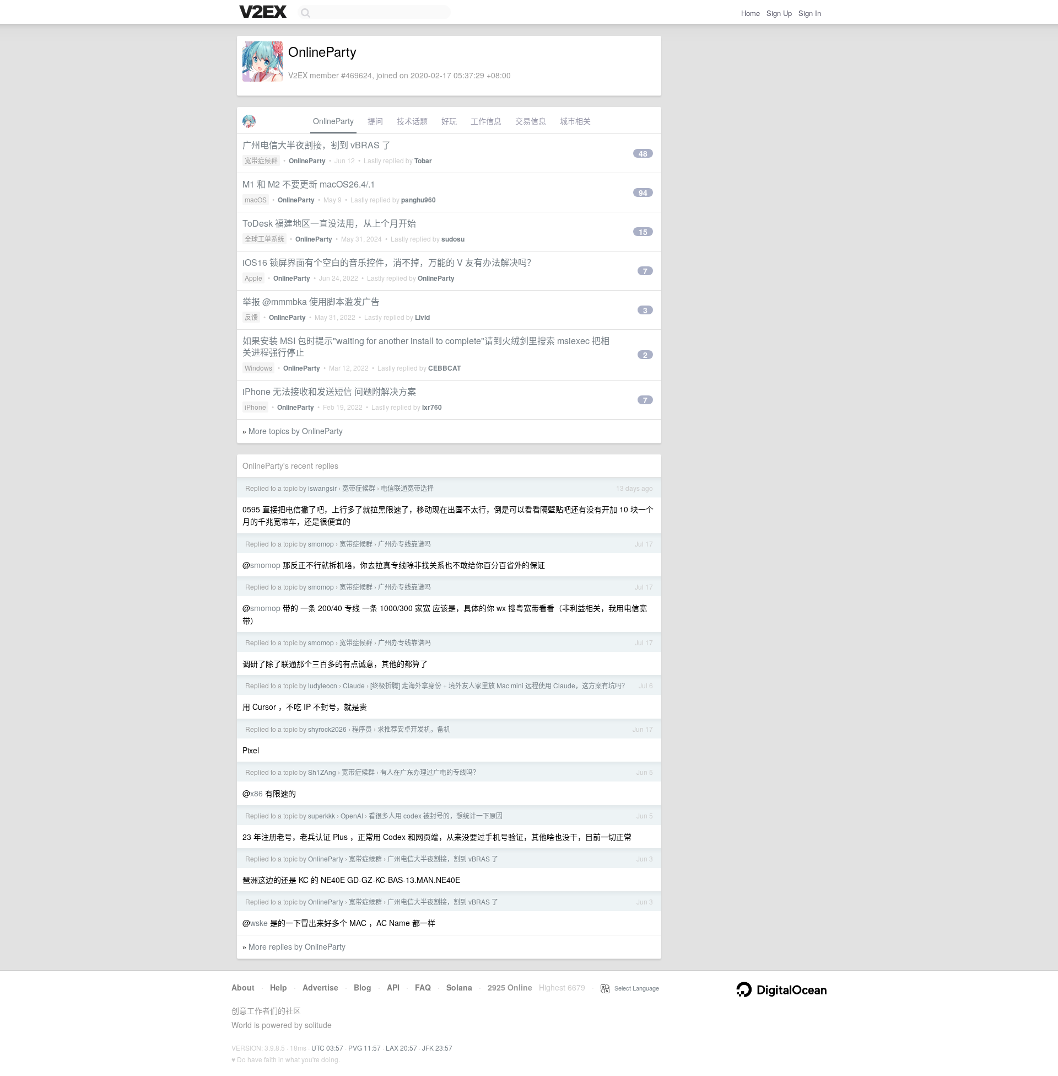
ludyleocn (322, 685)
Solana (459, 987)
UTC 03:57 (327, 1047)
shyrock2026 (327, 729)
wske (259, 922)
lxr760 (432, 407)
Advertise (320, 987)
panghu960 (418, 200)
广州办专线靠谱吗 (404, 543)
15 (643, 231)
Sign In (809, 13)
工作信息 (486, 120)
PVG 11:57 (364, 1047)
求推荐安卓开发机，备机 (413, 729)
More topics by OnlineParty (296, 430)
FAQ (423, 987)
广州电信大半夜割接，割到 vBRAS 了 (316, 144)
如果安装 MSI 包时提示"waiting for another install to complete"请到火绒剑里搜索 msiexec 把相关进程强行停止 (425, 346)
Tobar (423, 160)
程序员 (362, 729)
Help (278, 987)
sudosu (453, 239)
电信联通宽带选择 (407, 488)
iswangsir (322, 488)
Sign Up (779, 13)
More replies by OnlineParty (297, 946)
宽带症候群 (261, 160)
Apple (253, 277)
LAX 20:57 (401, 1047)
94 (643, 192)
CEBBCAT (444, 368)
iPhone (255, 406)
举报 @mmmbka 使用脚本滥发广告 (311, 301)
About (243, 987)
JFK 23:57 (437, 1047)
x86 (256, 793)
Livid (422, 317)
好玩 (449, 120)
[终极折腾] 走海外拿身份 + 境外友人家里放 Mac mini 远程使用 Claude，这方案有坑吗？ (499, 685)
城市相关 (575, 120)
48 (643, 153)
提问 (375, 120)
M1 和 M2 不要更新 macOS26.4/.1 (308, 184)
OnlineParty (333, 120)
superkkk (321, 815)
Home (750, 13)
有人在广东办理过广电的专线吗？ (429, 772)
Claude (354, 685)
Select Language (634, 987)
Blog (362, 987)
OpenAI (352, 815)
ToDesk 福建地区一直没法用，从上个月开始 (329, 223)
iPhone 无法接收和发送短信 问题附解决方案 (329, 391)
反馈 (251, 317)
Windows (258, 367)
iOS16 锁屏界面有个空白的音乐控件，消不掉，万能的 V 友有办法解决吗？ (389, 262)
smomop (321, 543)
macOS (256, 199)
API (393, 987)
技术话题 (412, 120)
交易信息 (530, 120)
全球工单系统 (264, 238)
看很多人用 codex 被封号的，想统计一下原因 (436, 815)
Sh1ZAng (322, 772)
